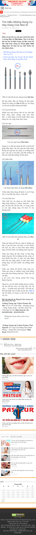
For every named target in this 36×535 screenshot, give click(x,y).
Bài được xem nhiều (16, 436)
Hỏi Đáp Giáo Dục (12, 15)
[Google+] (17, 517)
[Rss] (15, 517)
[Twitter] (20, 517)
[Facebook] (18, 517)
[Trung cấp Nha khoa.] (18, 3)
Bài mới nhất (5, 436)
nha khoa (6, 339)
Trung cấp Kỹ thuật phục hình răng (14, 519)
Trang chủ (3, 15)
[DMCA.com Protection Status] (18, 515)
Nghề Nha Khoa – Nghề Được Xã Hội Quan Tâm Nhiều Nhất (12, 344)
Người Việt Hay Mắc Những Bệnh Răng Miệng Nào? (24, 349)
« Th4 (2, 501)
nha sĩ (13, 339)
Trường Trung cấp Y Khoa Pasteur (18, 523)
